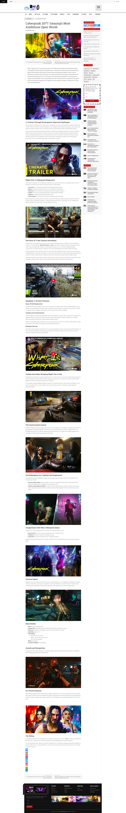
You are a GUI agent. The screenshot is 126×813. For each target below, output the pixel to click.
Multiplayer (93, 70)
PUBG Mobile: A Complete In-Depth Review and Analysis (92, 201)
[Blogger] (53, 766)
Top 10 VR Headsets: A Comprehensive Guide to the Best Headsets (92, 117)
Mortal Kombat (91, 196)
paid (93, 79)
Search (65, 790)
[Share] (53, 770)
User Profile (79, 790)
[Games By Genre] (75, 799)
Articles (37, 14)
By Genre (45, 14)
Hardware (76, 14)
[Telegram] (53, 760)
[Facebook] (53, 749)
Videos (11, 1)
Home (25, 14)
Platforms (54, 14)
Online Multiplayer (87, 75)
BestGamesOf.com (63, 811)
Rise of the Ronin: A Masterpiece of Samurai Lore (93, 135)
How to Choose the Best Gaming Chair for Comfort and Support (92, 129)
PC (91, 68)
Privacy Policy (93, 788)
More (98, 14)
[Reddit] (53, 754)
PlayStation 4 (87, 70)
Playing (83, 14)
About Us (53, 788)
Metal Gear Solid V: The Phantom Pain (91, 44)
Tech (90, 14)
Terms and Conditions (94, 790)
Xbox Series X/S (96, 75)
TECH (85, 79)
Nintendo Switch (87, 77)
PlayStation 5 (96, 68)
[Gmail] (53, 764)
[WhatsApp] (53, 768)
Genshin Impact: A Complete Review (91, 51)
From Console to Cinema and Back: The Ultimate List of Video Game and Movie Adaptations (92, 208)
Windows (86, 73)
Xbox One (91, 73)
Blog (4, 1)
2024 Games (94, 77)
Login (78, 788)
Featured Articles (68, 788)
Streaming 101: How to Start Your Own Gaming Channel (92, 151)
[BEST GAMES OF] (33, 8)
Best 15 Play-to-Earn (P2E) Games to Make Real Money (92, 111)
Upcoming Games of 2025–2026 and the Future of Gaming (92, 169)
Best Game (86, 81)
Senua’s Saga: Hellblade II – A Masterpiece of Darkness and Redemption (90, 60)
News (30, 14)
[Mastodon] (53, 762)
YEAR (68, 14)
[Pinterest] (53, 756)
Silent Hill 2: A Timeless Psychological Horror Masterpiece (93, 145)
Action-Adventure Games (40, 18)
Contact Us (53, 790)
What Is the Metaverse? (93, 155)
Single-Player (87, 68)
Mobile (62, 14)
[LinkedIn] (53, 758)
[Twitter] (53, 752)
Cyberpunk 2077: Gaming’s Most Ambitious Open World (92, 160)
